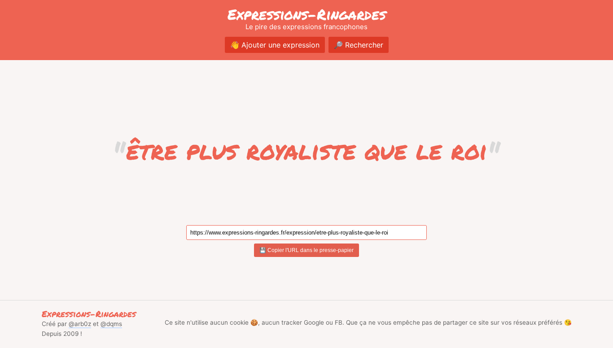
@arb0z (80, 323)
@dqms (111, 323)
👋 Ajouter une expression (275, 44)
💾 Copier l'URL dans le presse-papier (306, 250)
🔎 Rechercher (358, 44)
